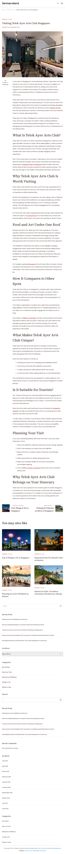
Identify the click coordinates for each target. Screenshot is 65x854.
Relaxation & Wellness (9, 677)
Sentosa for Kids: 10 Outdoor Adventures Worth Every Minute (48, 592)
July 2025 (5, 803)
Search (5, 694)
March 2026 (5, 771)
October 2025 (6, 787)
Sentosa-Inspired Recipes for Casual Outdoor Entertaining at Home (23, 624)
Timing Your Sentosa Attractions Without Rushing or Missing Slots (22, 630)
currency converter (33, 468)
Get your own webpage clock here (35, 850)
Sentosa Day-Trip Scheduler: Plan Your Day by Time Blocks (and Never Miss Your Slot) (28, 635)
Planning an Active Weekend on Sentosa (14, 619)
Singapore (32, 264)
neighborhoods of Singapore (32, 164)
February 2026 (6, 776)
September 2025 (7, 792)
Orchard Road (31, 215)
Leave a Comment (5, 83)
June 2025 (5, 808)
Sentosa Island (10, 3)
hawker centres (55, 108)
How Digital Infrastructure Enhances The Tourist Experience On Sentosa (24, 640)
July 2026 (5, 761)
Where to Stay (6, 687)
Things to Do (7, 19)
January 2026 (6, 782)
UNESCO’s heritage (29, 318)
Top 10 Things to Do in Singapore (15, 558)
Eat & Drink (6, 667)
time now (43, 848)
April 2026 (5, 766)
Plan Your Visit (7, 672)
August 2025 (6, 798)
